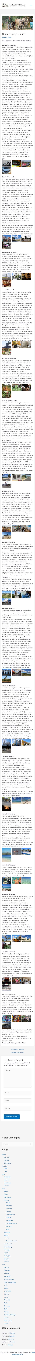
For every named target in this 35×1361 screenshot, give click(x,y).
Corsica (8, 1211)
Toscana (6, 1312)
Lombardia (7, 1291)
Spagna (6, 1259)
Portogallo (7, 1256)
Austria (6, 1191)
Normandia (9, 1220)
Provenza (9, 1226)
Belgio (6, 1194)
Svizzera (6, 1262)
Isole (7, 1238)
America (4, 37)
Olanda (6, 1253)
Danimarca (7, 1197)
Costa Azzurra (10, 1214)
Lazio (5, 1285)
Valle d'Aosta (8, 1321)
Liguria (6, 1288)
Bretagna (9, 1205)
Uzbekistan (7, 1183)
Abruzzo (6, 1267)
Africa (4, 1154)
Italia (3, 1264)
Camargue (9, 1208)
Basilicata (7, 1270)
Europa (4, 1189)
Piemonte (7, 1300)
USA (5, 1171)
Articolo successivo (17, 1052)
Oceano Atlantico (11, 1223)
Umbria (6, 1318)
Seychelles (7, 1163)
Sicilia (6, 1309)
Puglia (6, 1303)
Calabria (6, 1273)
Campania (7, 1276)
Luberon (8, 1217)
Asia (3, 1174)
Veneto (6, 1324)
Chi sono (11, 1339)
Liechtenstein (8, 1244)
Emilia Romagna (9, 1279)
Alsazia (8, 1203)
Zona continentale (11, 1241)
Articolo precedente (17, 1049)
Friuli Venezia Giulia (10, 1282)
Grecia (6, 1235)
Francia (6, 1200)
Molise (6, 1297)
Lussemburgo (8, 1247)
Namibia (6, 1160)
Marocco (7, 1157)
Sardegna (7, 1306)
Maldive (6, 1180)
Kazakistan (7, 1177)
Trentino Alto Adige (10, 1315)
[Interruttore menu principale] (31, 5)
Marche (6, 1294)
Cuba (9, 37)
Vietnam (6, 1186)
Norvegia (7, 1250)
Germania (7, 1232)
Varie (7, 1229)
